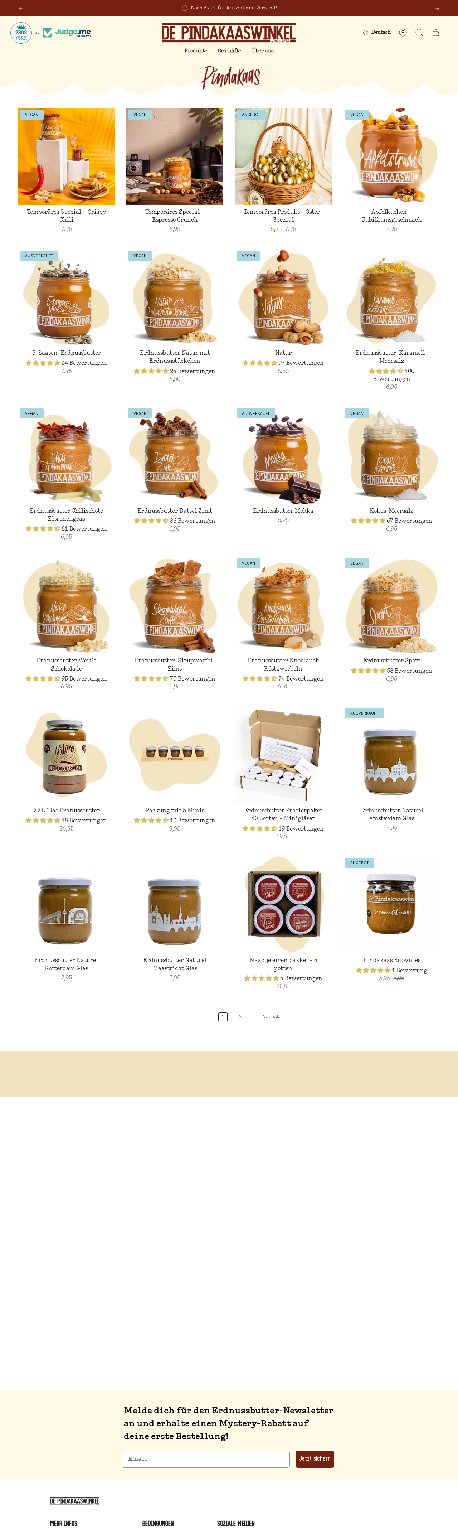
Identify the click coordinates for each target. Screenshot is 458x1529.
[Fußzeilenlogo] (76, 1501)
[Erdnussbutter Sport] (391, 604)
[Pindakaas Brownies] (391, 904)
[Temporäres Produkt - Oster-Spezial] (283, 156)
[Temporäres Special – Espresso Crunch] (174, 156)
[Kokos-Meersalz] (391, 455)
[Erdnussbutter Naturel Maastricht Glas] (174, 904)
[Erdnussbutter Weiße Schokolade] (66, 604)
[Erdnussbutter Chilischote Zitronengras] (66, 455)
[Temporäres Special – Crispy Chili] (66, 156)
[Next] (437, 8)
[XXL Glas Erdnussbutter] (66, 754)
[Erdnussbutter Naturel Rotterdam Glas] (66, 904)
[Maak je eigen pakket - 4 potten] (283, 904)
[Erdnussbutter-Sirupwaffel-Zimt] (174, 604)
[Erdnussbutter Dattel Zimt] (174, 455)
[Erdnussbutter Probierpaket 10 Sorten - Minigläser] (283, 754)
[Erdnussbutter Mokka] (283, 455)
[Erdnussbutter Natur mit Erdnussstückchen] (174, 297)
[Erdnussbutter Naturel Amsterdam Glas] (391, 754)
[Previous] (21, 8)
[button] (196, 51)
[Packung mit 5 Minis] (174, 754)
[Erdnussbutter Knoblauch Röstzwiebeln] (283, 604)
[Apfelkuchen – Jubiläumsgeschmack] (391, 156)
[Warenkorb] (436, 32)
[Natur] (283, 297)
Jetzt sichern (315, 1459)
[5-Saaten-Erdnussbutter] (66, 297)
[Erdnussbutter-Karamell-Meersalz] (391, 297)
